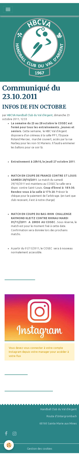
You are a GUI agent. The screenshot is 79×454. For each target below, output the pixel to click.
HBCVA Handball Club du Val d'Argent (30, 115)
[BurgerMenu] (8, 9)
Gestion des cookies (39, 448)
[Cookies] (9, 445)
